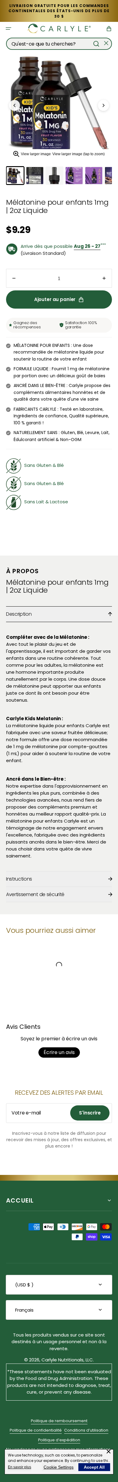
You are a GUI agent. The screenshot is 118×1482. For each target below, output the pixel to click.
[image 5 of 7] (94, 175)
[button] (8, 28)
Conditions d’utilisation (86, 1430)
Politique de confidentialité (36, 1430)
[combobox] (59, 44)
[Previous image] (14, 105)
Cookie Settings (59, 1467)
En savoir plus (19, 1467)
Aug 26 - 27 (87, 246)
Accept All (94, 1467)
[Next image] (103, 105)
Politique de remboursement (59, 1420)
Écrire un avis (59, 1052)
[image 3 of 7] (54, 175)
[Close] (106, 43)
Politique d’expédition (59, 1440)
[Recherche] (96, 43)
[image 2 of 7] (35, 175)
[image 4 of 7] (74, 175)
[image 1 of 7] (15, 175)
